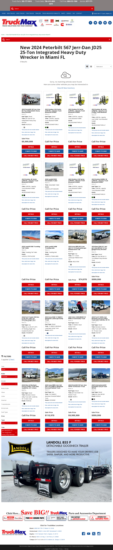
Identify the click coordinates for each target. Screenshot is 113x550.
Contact (79, 13)
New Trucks (11, 13)
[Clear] (11, 360)
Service (68, 13)
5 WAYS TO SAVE (31, 151)
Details (31, 147)
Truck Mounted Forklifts (51, 13)
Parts (63, 13)
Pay (74, 13)
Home (4, 13)
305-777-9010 (27, 1)
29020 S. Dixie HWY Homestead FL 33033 (50, 531)
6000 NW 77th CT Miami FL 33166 (44, 528)
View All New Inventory (66, 88)
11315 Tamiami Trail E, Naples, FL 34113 (46, 534)
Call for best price (31, 156)
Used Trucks (20, 13)
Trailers (38, 13)
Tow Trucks (30, 13)
